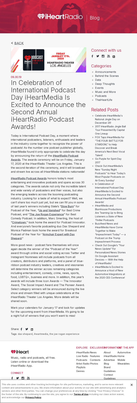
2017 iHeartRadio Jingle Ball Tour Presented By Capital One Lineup (110, 130)
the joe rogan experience (64, 333)
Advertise (109, 360)
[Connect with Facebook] (92, 56)
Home (120, 356)
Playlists (81, 367)
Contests (95, 360)
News (93, 352)
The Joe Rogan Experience (46, 214)
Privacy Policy (33, 397)
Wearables (123, 363)
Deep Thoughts (105, 84)
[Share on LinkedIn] (32, 329)
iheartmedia (41, 333)
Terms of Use (81, 394)
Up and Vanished (49, 210)
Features (95, 356)
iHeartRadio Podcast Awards (29, 178)
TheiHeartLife (103, 100)
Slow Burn (67, 206)
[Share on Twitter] (26, 329)
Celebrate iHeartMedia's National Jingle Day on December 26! (109, 119)
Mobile (121, 360)
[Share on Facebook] (21, 329)
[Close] (131, 384)
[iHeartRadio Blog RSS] (114, 56)
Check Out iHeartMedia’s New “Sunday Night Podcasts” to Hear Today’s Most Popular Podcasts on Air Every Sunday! (110, 173)
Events (99, 88)
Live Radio (82, 356)
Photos (94, 363)
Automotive (124, 352)
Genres (80, 371)
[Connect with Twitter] (97, 56)
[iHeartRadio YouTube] (108, 56)
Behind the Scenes (107, 76)
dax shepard (25, 333)
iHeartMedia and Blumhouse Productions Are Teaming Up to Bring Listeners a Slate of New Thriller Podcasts (109, 212)
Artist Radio (82, 363)
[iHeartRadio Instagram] (103, 56)
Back (19, 43)
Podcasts (101, 96)
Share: (15, 329)
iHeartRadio (29, 351)
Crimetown (19, 222)
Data (98, 80)
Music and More (105, 92)
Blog (106, 363)
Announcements (105, 72)
